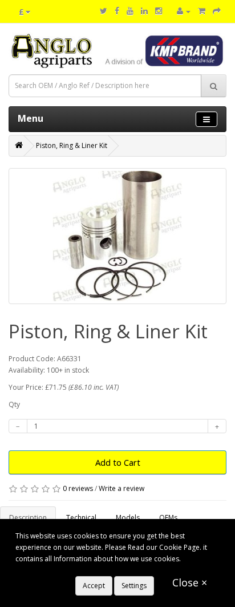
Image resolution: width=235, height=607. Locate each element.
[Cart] (201, 11)
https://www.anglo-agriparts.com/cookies (82, 570)
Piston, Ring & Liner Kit (71, 145)
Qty (14, 404)
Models (128, 517)
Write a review (121, 488)
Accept (94, 585)
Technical (81, 517)
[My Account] (184, 11)
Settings (134, 585)
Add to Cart (117, 462)
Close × (189, 582)
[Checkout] (217, 11)
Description (28, 517)
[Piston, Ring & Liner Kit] (117, 236)
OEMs (168, 517)
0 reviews (78, 488)
